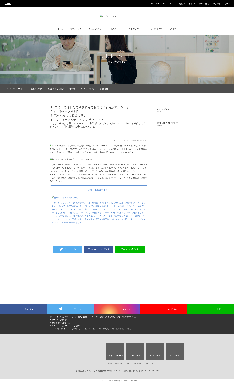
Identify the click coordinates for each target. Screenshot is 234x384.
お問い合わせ (204, 4)
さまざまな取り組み (55, 89)
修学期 (72, 89)
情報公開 (109, 363)
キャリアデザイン (132, 29)
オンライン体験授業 (177, 4)
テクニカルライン (96, 29)
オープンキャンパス (158, 4)
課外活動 (104, 89)
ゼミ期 (126, 141)
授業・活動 (82, 317)
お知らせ (192, 4)
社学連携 (143, 141)
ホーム (60, 29)
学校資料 (216, 4)
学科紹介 (114, 29)
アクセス (227, 4)
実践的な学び (36, 89)
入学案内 (172, 29)
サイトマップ (150, 363)
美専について (75, 29)
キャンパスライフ (154, 29)
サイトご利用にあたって (135, 363)
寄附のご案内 (119, 363)
